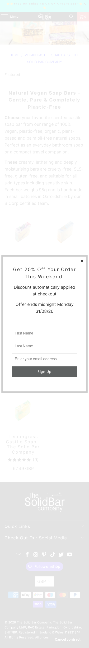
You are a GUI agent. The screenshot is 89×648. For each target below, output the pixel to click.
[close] (82, 261)
